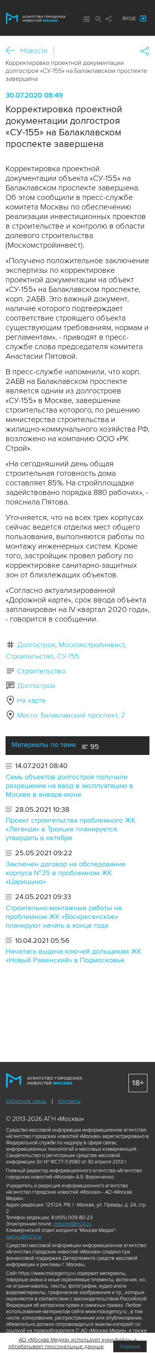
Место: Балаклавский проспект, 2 (71, 715)
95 (93, 746)
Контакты (69, 1101)
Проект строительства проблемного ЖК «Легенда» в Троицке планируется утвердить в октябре (71, 829)
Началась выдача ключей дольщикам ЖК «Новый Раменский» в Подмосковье (73, 955)
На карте (31, 700)
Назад (13, 50)
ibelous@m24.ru (23, 1237)
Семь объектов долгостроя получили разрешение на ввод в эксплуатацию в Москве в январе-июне (69, 785)
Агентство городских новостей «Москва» (36, 18)
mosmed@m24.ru (72, 1224)
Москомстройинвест (91, 644)
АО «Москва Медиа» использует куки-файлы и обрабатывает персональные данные (72, 1343)
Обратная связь (26, 1101)
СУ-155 (68, 656)
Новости (34, 50)
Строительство (30, 656)
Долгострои (36, 644)
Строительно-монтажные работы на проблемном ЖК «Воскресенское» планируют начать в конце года (64, 916)
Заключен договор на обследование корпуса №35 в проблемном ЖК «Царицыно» (66, 873)
